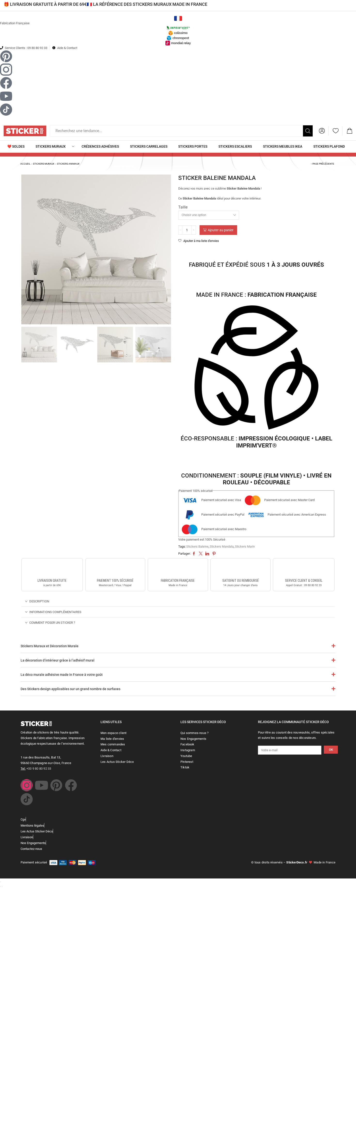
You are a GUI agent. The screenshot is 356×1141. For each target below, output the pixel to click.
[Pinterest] (56, 785)
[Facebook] (71, 785)
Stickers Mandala (222, 546)
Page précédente (323, 163)
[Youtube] (41, 785)
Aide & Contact (67, 48)
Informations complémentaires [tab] (55, 612)
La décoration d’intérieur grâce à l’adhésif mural (57, 660)
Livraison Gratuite (52, 580)
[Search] (308, 130)
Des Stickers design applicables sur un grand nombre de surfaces (70, 689)
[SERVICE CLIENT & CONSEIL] (303, 569)
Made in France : (256, 294)
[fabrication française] (177, 569)
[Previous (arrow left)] (0, 886)
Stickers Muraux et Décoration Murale (49, 646)
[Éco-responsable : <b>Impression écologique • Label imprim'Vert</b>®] (256, 368)
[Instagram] (27, 785)
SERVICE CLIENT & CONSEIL (303, 580)
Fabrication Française (15, 23)
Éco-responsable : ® (256, 442)
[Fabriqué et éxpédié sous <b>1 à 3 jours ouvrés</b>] (256, 252)
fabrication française (178, 580)
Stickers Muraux (43, 163)
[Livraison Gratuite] (52, 569)
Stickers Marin (245, 546)
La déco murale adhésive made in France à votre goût (62, 675)
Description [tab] (39, 601)
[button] (322, 131)
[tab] (177, 601)
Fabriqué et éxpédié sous (256, 264)
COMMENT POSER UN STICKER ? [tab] (52, 622)
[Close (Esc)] (0, 881)
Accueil (25, 163)
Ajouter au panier (220, 230)
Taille (182, 207)
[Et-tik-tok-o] (27, 799)
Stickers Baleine (197, 546)
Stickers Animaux (68, 163)
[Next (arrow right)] (2, 886)
